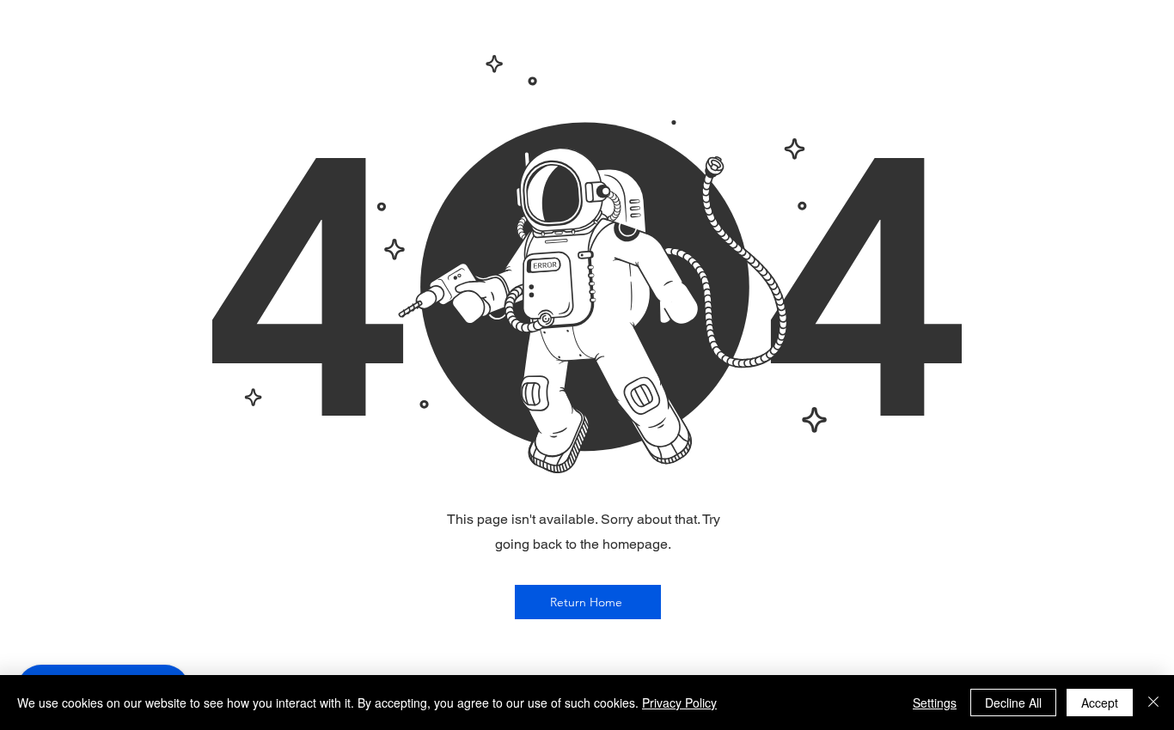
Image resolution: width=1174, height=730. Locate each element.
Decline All (1013, 702)
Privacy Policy (679, 702)
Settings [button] (935, 702)
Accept (1099, 702)
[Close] (1153, 702)
